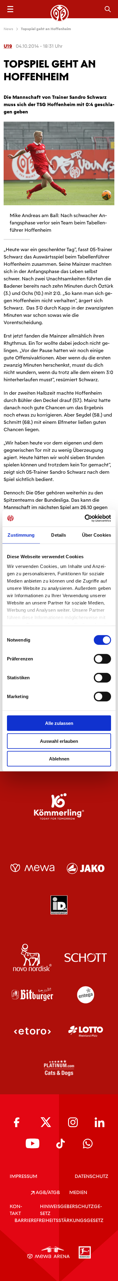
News (8, 28)
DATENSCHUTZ (91, 1176)
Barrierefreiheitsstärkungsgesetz (59, 1220)
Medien (78, 1192)
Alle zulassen (59, 723)
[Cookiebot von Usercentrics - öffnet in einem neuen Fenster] (85, 518)
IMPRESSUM (23, 1176)
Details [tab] (58, 535)
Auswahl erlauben (59, 740)
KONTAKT (16, 1210)
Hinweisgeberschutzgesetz (71, 1210)
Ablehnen (59, 758)
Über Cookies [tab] (96, 535)
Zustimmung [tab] (21, 535)
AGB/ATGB (47, 1192)
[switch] (102, 659)
